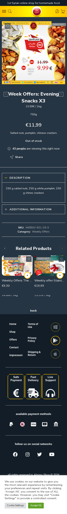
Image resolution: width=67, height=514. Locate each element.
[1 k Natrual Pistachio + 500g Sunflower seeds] (6, 94)
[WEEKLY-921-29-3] (33, 52)
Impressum (16, 355)
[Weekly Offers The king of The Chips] (17, 265)
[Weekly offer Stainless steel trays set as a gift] (49, 265)
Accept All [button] (36, 505)
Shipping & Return (34, 353)
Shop (12, 331)
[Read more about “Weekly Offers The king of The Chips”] (27, 275)
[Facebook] (15, 454)
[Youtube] (51, 454)
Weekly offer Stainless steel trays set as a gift (49, 280)
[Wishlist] (8, 26)
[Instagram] (27, 454)
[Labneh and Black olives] (61, 94)
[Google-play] (55, 340)
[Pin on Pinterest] (43, 157)
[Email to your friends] (51, 157)
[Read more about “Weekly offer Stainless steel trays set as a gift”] (60, 275)
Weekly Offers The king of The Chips (17, 280)
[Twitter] (39, 454)
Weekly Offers (41, 231)
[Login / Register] (57, 11)
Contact (14, 347)
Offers (13, 339)
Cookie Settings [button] (15, 505)
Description (19, 178)
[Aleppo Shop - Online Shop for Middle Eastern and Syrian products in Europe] (33, 11)
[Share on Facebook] (36, 157)
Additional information (30, 209)
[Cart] (62, 11)
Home (12, 324)
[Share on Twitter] (29, 157)
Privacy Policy (32, 339)
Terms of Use (33, 325)
